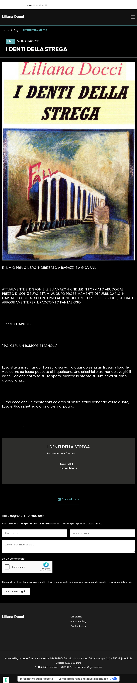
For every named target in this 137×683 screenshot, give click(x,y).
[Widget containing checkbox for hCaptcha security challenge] (27, 567)
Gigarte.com (94, 667)
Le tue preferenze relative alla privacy (83, 678)
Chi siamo (76, 616)
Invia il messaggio (16, 591)
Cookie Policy (78, 626)
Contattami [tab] (70, 499)
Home (5, 30)
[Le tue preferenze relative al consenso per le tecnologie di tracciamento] (6, 680)
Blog (16, 30)
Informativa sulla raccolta (36, 678)
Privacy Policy (78, 621)
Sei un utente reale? (14, 558)
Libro (10, 41)
